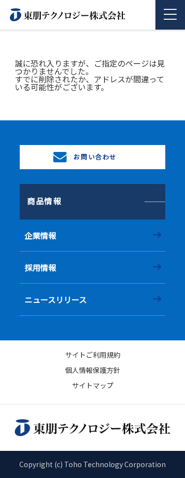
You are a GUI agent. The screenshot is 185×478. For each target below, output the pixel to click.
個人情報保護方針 (92, 370)
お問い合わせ (94, 156)
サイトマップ (92, 385)
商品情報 (44, 201)
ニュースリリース (56, 299)
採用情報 (40, 267)
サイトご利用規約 (92, 355)
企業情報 (40, 235)
